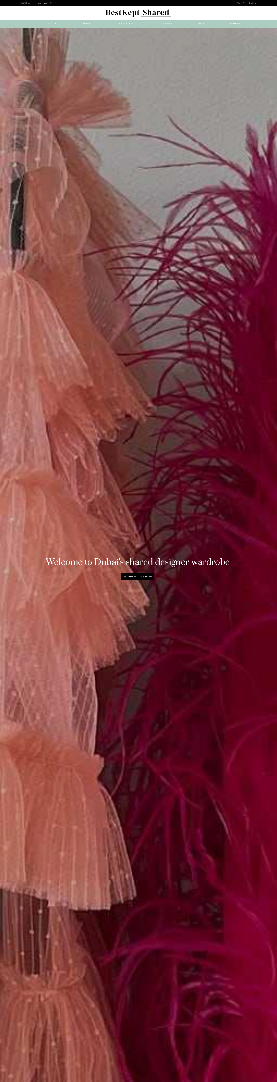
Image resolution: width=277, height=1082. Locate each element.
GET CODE (138, 451)
